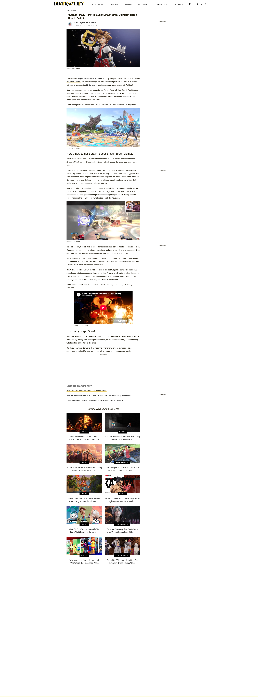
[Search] (190, 3)
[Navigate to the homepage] (69, 4)
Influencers (143, 4)
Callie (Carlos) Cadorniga (86, 23)
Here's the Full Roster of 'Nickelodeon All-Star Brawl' (87, 391)
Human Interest (161, 4)
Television (114, 4)
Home (68, 10)
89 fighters (90, 85)
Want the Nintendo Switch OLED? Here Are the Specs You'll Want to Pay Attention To (99, 395)
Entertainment (97, 4)
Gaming (74, 10)
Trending (128, 4)
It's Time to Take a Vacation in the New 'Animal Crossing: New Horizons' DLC (96, 400)
